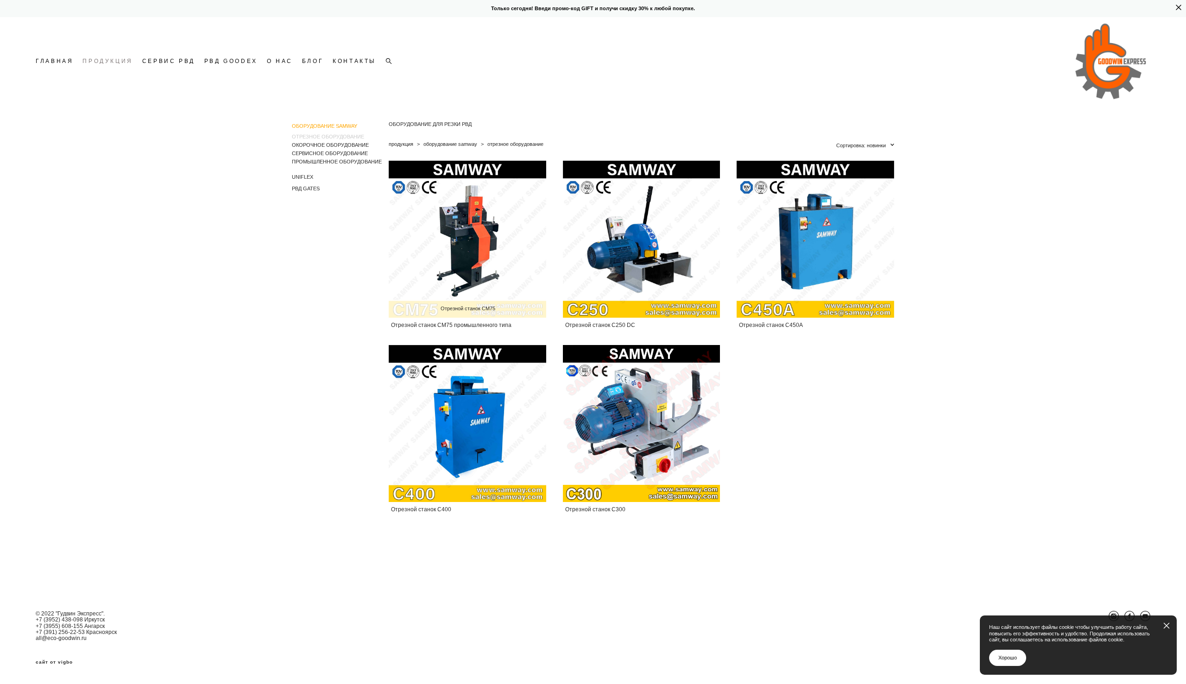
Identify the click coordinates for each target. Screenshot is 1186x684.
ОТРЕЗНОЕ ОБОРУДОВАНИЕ (328, 136)
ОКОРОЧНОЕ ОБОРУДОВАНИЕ (330, 145)
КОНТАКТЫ (354, 61)
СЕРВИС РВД (168, 61)
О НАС (280, 61)
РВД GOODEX (231, 61)
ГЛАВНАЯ (54, 61)
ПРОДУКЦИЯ (107, 61)
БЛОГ (312, 61)
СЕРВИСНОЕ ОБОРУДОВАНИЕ (330, 153)
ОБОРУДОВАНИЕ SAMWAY (324, 126)
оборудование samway (450, 144)
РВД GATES (306, 188)
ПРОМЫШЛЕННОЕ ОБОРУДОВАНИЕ (337, 161)
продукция (401, 144)
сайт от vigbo (54, 662)
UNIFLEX (302, 177)
